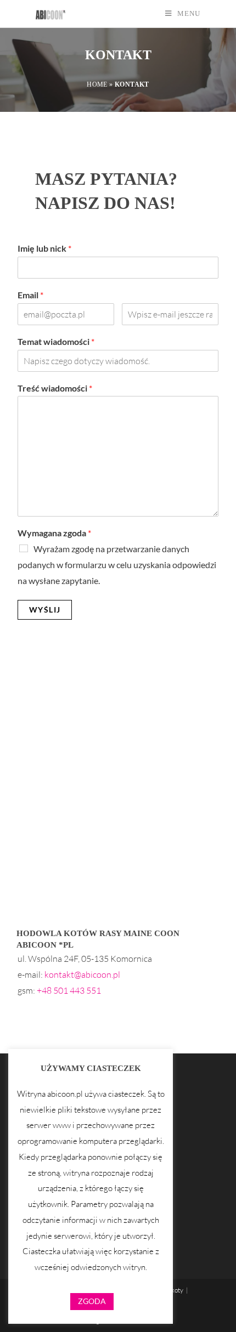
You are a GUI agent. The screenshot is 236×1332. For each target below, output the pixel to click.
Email (30, 295)
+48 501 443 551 (69, 990)
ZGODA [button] (92, 1301)
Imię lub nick (44, 248)
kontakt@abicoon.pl (82, 974)
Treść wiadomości (55, 388)
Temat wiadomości (56, 341)
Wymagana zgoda (54, 533)
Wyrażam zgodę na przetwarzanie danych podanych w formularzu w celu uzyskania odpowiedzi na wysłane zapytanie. (117, 564)
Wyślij (44, 609)
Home (97, 84)
